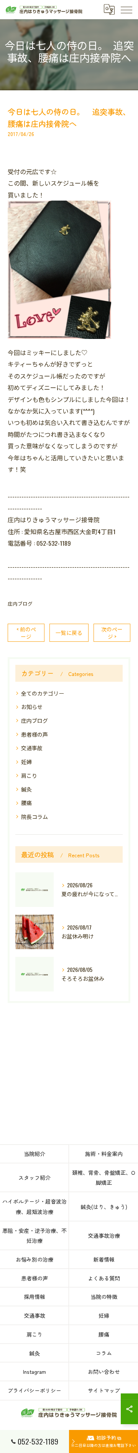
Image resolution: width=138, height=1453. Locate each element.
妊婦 (26, 761)
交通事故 (32, 748)
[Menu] (126, 9)
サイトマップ (104, 1390)
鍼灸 (26, 789)
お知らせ (32, 706)
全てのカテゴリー (42, 693)
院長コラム (34, 816)
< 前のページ (26, 632)
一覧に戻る (69, 632)
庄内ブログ (20, 603)
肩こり (29, 775)
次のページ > (112, 632)
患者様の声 (34, 734)
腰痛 (26, 803)
